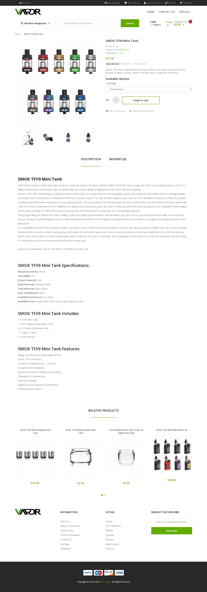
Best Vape (106, 581)
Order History (112, 544)
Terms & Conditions (70, 535)
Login (153, 21)
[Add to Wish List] (35, 459)
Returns (109, 539)
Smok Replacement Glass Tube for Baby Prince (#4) (126, 431)
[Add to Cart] (24, 459)
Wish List (110, 548)
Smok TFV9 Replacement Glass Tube (80, 431)
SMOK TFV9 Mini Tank (33, 34)
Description (91, 159)
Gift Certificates (113, 525)
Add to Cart (142, 100)
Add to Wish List (117, 111)
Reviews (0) (117, 159)
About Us (64, 521)
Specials (110, 535)
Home (17, 34)
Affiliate (109, 530)
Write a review (140, 64)
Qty (107, 99)
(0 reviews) (125, 64)
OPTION (112, 83)
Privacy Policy (67, 530)
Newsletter (65, 548)
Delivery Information (70, 525)
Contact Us (65, 539)
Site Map (64, 544)
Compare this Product (143, 111)
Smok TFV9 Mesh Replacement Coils (35, 431)
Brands (109, 521)
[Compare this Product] (46, 459)
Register (157, 24)
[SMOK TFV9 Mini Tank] (28, 137)
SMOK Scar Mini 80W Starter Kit (171, 429)
